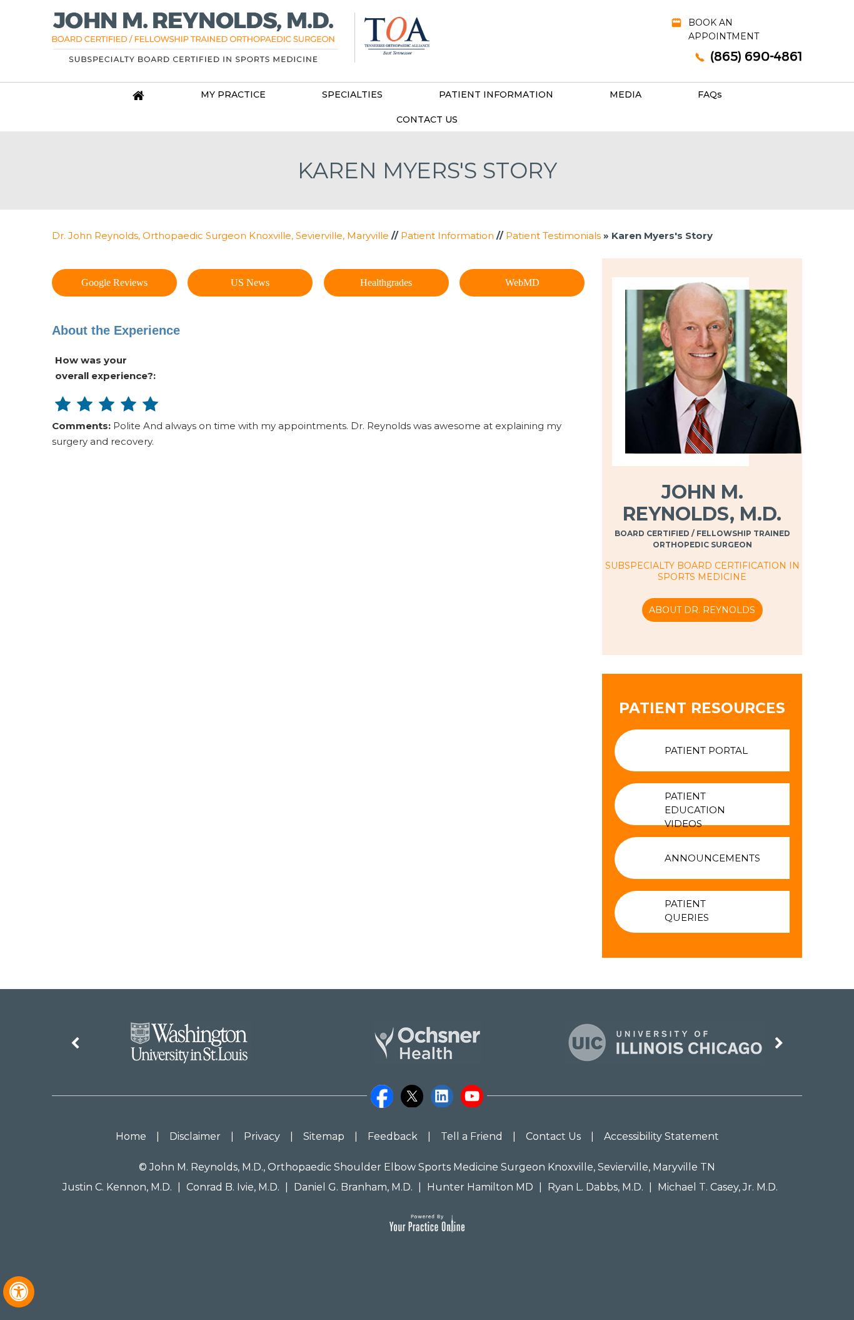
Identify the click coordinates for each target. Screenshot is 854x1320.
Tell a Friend (472, 1136)
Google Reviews (114, 282)
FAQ (710, 94)
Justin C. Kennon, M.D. (117, 1187)
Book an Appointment (723, 29)
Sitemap (323, 1136)
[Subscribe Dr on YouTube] (472, 1090)
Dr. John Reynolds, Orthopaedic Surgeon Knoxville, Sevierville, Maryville (220, 235)
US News (250, 282)
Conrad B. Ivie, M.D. (232, 1187)
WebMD (522, 282)
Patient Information (496, 94)
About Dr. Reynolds (702, 610)
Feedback (393, 1136)
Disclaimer (195, 1136)
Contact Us (427, 119)
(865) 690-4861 (756, 56)
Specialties (352, 94)
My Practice (233, 94)
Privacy (262, 1136)
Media (625, 94)
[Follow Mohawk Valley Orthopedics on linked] (442, 1090)
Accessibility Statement (661, 1136)
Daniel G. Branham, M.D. (353, 1187)
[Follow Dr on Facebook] (382, 1090)
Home (131, 1136)
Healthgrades (386, 282)
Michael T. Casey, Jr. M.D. (718, 1187)
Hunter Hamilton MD (480, 1187)
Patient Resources (702, 708)
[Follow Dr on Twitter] (412, 1090)
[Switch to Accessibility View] (18, 1291)
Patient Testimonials (553, 235)
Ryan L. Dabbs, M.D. (595, 1187)
